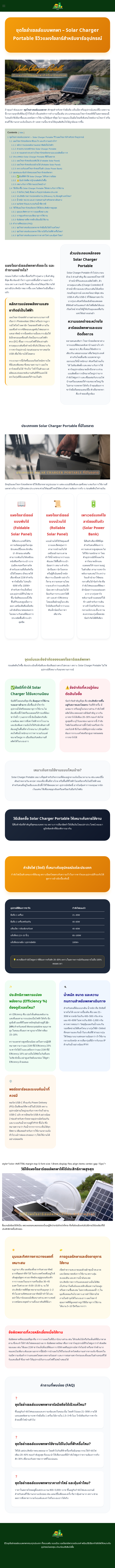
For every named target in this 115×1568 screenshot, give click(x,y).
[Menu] (3, 5)
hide (21, 133)
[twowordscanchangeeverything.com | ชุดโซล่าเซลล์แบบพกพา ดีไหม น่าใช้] (57, 6)
